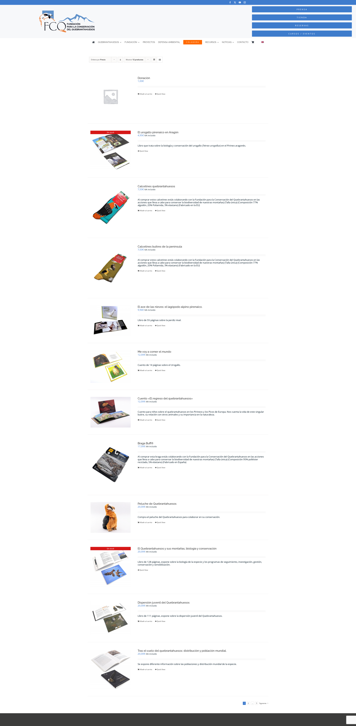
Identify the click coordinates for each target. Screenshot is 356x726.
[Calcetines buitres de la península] (110, 268)
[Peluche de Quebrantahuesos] (110, 517)
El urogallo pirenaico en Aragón (158, 132)
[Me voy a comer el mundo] (110, 366)
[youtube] (240, 2)
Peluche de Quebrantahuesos (157, 503)
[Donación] (110, 96)
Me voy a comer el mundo (154, 351)
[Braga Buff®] (110, 465)
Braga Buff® (145, 443)
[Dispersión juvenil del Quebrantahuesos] (110, 618)
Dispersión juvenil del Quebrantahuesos (164, 602)
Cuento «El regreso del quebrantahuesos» (165, 398)
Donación (144, 78)
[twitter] (235, 2)
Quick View (161, 94)
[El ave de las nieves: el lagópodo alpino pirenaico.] (110, 320)
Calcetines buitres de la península (160, 246)
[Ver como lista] (159, 59)
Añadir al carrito (146, 94)
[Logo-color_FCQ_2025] (67, 11)
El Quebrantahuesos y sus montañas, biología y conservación (177, 548)
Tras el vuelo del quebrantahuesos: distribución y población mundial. (182, 650)
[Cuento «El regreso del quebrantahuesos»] (110, 412)
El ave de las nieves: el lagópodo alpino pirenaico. (170, 307)
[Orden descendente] (120, 59)
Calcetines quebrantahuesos (156, 186)
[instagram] (245, 2)
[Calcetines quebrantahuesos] (110, 208)
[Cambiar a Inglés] (262, 42)
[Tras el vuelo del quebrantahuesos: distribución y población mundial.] (110, 669)
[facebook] (230, 2)
